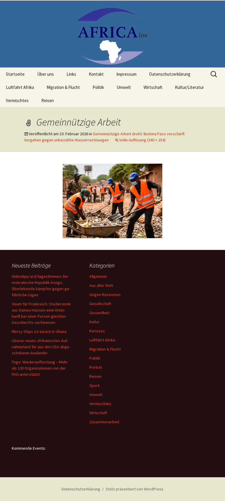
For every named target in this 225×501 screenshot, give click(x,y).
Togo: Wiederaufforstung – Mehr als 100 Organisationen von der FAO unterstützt (40, 368)
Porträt (95, 367)
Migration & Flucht (63, 87)
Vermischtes (17, 100)
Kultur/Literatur (189, 87)
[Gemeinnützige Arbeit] (112, 200)
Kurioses (97, 331)
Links (71, 74)
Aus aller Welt (101, 285)
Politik (98, 87)
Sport (94, 385)
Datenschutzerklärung (169, 74)
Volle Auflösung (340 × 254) (142, 140)
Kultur (94, 321)
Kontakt (96, 74)
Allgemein (98, 276)
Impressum (126, 74)
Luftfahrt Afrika (20, 87)
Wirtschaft (153, 87)
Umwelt (124, 87)
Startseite (15, 74)
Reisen (47, 100)
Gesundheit (99, 312)
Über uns (45, 74)
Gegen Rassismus (105, 294)
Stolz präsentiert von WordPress (134, 489)
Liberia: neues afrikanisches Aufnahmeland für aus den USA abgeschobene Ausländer (41, 347)
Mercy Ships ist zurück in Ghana (39, 331)
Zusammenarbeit (104, 421)
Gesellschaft (100, 303)
